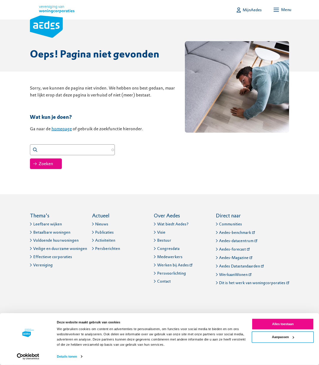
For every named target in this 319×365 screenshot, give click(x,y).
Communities (230, 224)
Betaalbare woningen (51, 232)
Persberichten (107, 248)
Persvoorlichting (171, 273)
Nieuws (101, 224)
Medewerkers (170, 256)
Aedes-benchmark (235, 232)
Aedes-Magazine (233, 257)
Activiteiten (105, 240)
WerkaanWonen (233, 274)
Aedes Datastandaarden (239, 266)
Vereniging (43, 264)
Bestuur (164, 240)
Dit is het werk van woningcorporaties (252, 282)
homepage (61, 129)
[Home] (52, 22)
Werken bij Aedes (173, 264)
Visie (161, 232)
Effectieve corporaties (52, 256)
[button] (249, 10)
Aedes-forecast (232, 249)
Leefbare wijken (47, 224)
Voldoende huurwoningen (56, 240)
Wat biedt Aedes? (173, 224)
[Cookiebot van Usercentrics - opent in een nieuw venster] (28, 356)
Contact (164, 281)
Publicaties (104, 232)
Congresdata (168, 248)
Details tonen (67, 356)
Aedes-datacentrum (236, 240)
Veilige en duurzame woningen (60, 248)
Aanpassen (280, 337)
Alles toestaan (283, 324)
